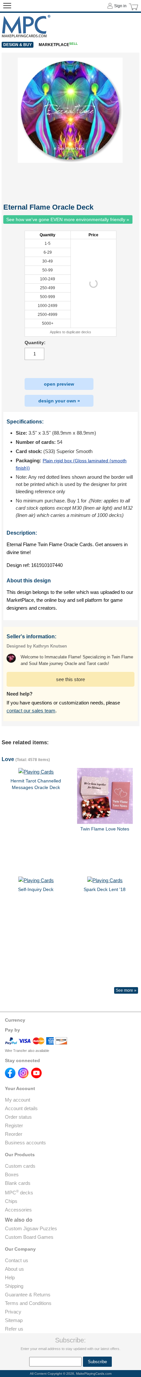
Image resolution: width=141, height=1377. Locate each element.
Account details (21, 1108)
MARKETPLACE (58, 44)
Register (14, 1125)
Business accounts (25, 1142)
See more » (126, 990)
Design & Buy (17, 44)
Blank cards (17, 1183)
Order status (18, 1117)
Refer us (14, 1329)
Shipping (14, 1286)
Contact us (16, 1260)
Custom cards (20, 1166)
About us (14, 1269)
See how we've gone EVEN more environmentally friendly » (67, 219)
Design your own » (59, 400)
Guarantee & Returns (27, 1294)
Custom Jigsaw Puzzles (31, 1228)
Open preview (59, 384)
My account (17, 1100)
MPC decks (19, 1192)
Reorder (13, 1134)
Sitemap (14, 1320)
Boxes (12, 1174)
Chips (11, 1201)
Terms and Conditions (28, 1303)
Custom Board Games (29, 1237)
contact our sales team (31, 710)
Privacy (13, 1311)
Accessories (18, 1209)
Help (10, 1277)
